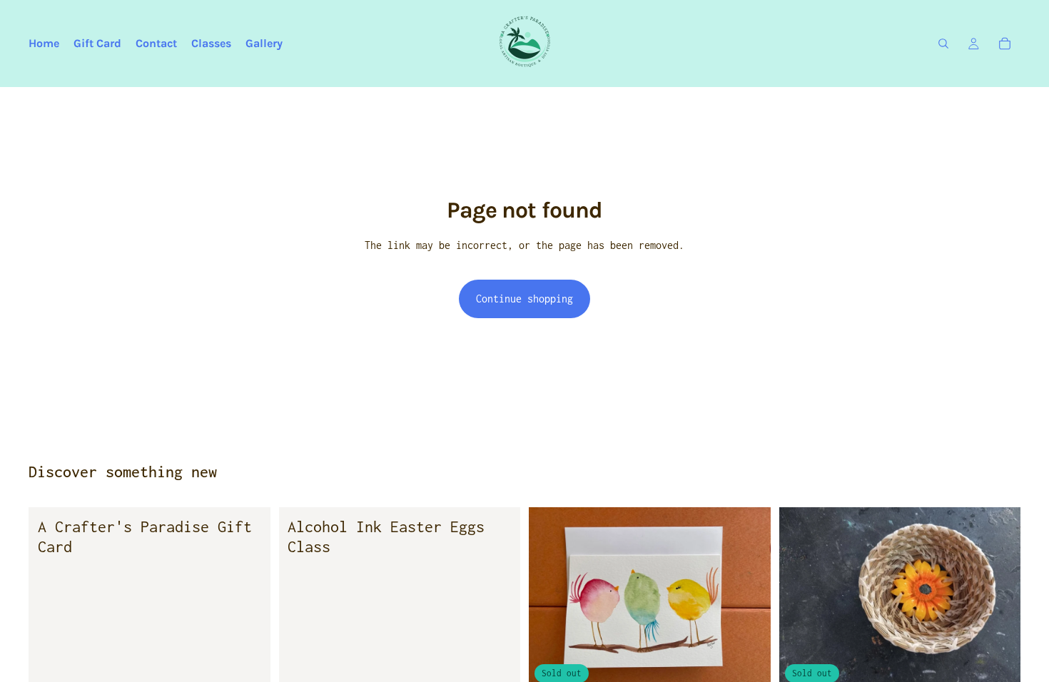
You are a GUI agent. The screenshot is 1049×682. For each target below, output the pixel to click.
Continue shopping (524, 298)
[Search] (943, 43)
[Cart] (1004, 43)
